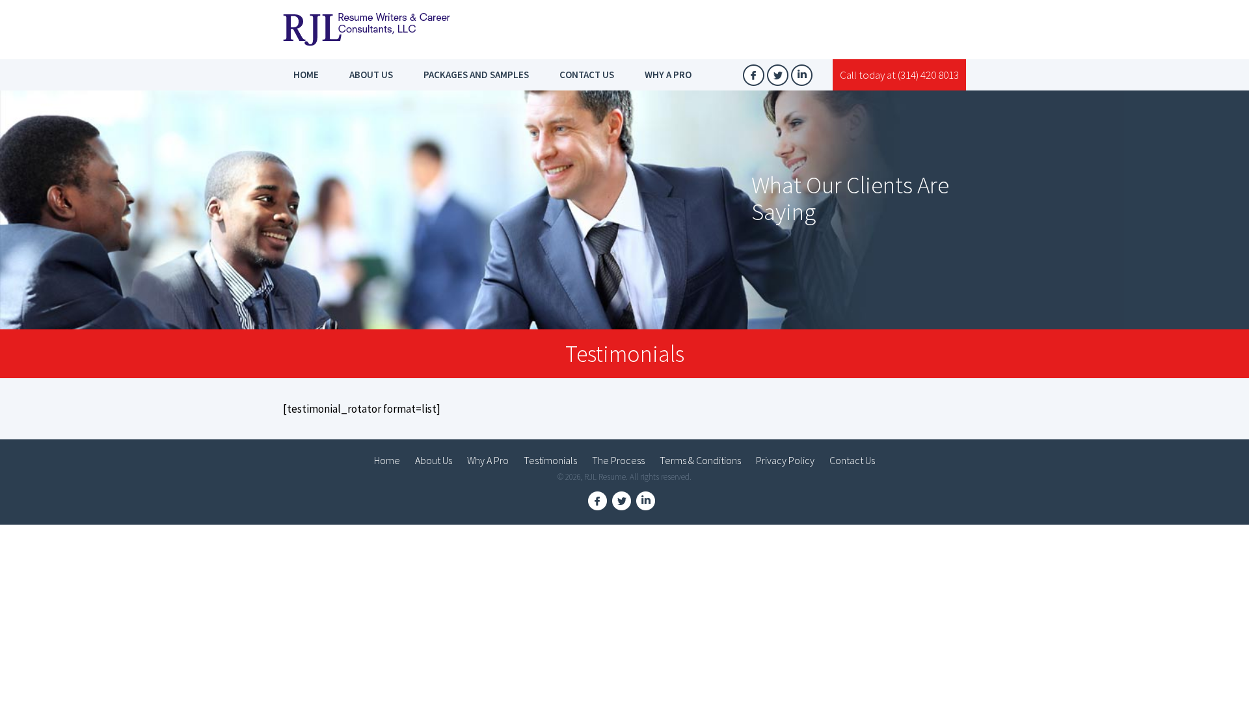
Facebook (753, 75)
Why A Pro (668, 74)
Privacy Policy (785, 460)
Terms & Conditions (700, 460)
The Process (618, 460)
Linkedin (802, 75)
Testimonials (550, 460)
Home (306, 74)
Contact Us (586, 74)
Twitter (777, 75)
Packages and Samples (476, 74)
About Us (371, 74)
